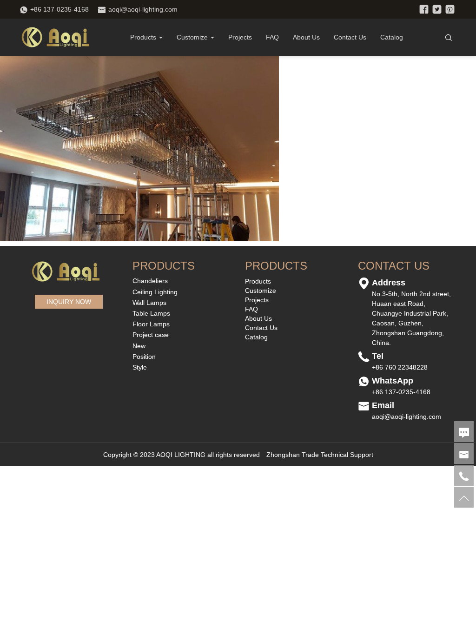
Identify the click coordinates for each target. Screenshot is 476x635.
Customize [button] (192, 37)
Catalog (391, 37)
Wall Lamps (149, 302)
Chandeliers (150, 280)
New (138, 346)
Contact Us (350, 37)
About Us (306, 37)
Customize (260, 290)
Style (139, 367)
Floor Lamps (151, 324)
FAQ (272, 37)
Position (144, 356)
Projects (240, 37)
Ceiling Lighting (155, 292)
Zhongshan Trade (292, 454)
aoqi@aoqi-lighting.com (143, 9)
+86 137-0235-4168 (59, 9)
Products (143, 37)
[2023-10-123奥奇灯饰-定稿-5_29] (139, 148)
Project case (150, 334)
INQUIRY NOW (68, 301)
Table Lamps (151, 313)
